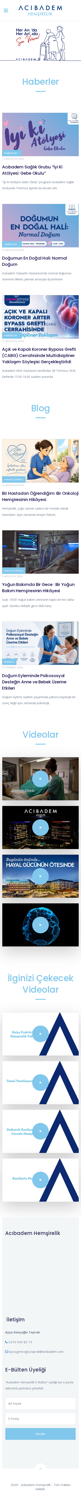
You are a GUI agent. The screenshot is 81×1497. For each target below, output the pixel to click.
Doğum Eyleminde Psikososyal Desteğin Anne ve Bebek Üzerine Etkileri (34, 682)
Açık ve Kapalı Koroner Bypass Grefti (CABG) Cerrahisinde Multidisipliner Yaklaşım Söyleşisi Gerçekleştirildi (39, 355)
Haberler (10, 153)
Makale (9, 661)
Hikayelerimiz (13, 479)
